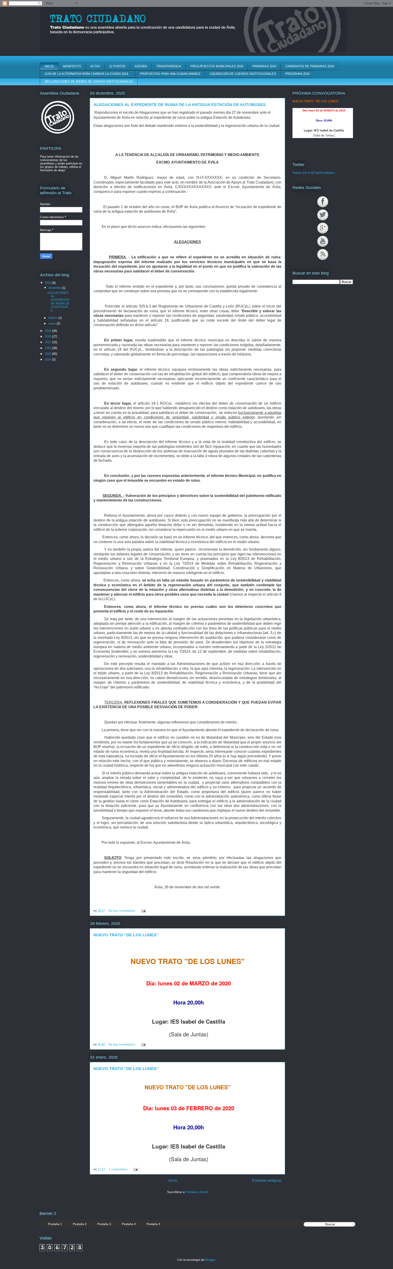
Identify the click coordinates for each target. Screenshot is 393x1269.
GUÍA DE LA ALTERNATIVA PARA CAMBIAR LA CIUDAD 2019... (88, 74)
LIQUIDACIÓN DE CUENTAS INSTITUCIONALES (243, 74)
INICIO (49, 66)
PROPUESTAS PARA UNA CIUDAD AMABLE (170, 74)
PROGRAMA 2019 (297, 74)
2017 (48, 342)
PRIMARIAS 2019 (264, 66)
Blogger (210, 1259)
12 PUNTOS (117, 66)
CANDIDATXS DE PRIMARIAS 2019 (309, 66)
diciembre (55, 288)
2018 (48, 336)
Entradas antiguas (266, 1180)
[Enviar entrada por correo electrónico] (143, 910)
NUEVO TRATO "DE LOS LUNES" (126, 935)
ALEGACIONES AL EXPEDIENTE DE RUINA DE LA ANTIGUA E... (58, 301)
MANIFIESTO (72, 66)
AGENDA (141, 66)
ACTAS (95, 66)
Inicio (173, 1180)
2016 (48, 348)
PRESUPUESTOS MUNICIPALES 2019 (216, 66)
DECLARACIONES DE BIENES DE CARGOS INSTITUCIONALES (89, 81)
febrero (53, 318)
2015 (48, 353)
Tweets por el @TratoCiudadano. (313, 172)
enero (52, 323)
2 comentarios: (119, 1169)
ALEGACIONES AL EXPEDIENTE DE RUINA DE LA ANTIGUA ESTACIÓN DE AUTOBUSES (179, 104)
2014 (48, 359)
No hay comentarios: (123, 910)
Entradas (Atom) (197, 1192)
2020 (48, 283)
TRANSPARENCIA (168, 66)
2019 (48, 330)
